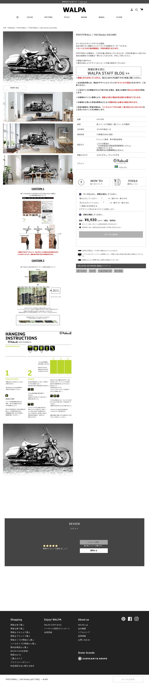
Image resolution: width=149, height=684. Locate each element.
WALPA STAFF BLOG (53, 625)
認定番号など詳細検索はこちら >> (110, 150)
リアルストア (84, 632)
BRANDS (11, 28)
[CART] (141, 9)
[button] (136, 9)
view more (83, 2)
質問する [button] (93, 550)
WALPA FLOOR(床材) (19, 651)
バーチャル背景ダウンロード (57, 628)
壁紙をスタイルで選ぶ (20, 632)
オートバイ (81, 271)
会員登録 (48, 632)
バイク (92, 271)
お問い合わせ (84, 640)
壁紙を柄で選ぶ (17, 628)
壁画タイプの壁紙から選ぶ (22, 640)
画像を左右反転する (89, 206)
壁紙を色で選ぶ (17, 625)
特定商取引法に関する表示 (22, 666)
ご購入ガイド (16, 658)
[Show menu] (18, 17)
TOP (4, 28)
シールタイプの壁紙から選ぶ (23, 643)
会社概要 (82, 628)
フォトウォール (105, 271)
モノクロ (118, 271)
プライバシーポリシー (20, 662)
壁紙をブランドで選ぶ (20, 636)
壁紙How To (15, 655)
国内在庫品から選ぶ (19, 647)
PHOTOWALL (22, 28)
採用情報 (82, 636)
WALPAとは (83, 625)
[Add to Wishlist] (111, 242)
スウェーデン (123, 167)
